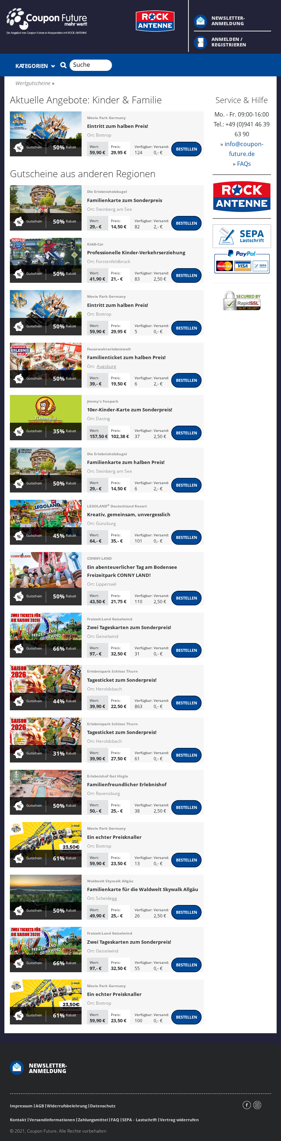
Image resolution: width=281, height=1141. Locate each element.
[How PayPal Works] (242, 261)
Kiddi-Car (95, 244)
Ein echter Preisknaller (114, 837)
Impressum (21, 1105)
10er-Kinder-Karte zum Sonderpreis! (129, 409)
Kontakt (18, 1119)
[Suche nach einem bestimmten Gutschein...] (63, 65)
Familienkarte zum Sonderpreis (124, 200)
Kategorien (32, 65)
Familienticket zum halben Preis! (126, 357)
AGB (39, 1105)
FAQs (244, 164)
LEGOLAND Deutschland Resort (117, 506)
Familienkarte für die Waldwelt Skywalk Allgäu (142, 889)
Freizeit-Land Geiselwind (109, 618)
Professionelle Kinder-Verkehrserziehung (136, 252)
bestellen (186, 149)
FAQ (115, 1119)
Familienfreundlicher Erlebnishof (126, 784)
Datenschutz (102, 1105)
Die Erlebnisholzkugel (107, 191)
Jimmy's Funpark (102, 401)
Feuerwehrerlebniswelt (109, 348)
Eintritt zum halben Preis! (117, 126)
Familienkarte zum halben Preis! (126, 462)
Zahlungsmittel (93, 1119)
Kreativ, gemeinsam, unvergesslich (129, 514)
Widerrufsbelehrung (67, 1105)
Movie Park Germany (106, 117)
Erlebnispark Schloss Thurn (112, 671)
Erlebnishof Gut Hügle (107, 776)
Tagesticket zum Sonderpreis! (122, 680)
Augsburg (106, 366)
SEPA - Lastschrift (139, 1119)
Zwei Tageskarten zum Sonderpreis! (129, 627)
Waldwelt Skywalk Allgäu (110, 880)
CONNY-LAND (99, 558)
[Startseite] (91, 20)
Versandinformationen (52, 1119)
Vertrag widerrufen (179, 1119)
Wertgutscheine (32, 83)
